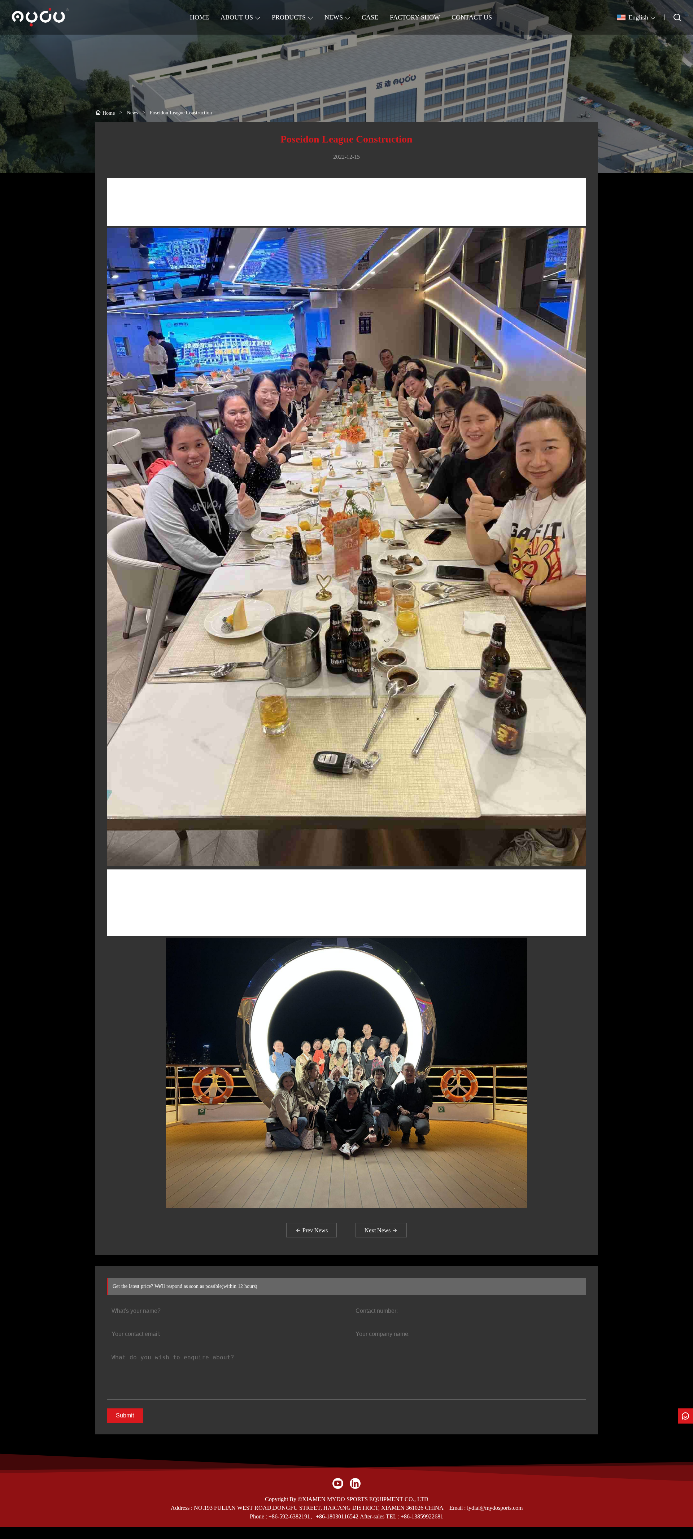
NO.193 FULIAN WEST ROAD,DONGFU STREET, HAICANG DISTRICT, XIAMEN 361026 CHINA (319, 1508)
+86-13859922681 (422, 1516)
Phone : (258, 1516)
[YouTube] (338, 1483)
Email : (458, 1508)
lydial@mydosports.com (495, 1508)
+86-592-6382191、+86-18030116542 (313, 1516)
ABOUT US (237, 17)
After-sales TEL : (379, 1516)
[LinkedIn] (355, 1483)
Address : (182, 1508)
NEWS (333, 17)
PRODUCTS (289, 17)
